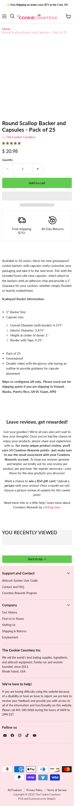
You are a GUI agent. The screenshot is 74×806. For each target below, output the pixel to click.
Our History (9, 612)
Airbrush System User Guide (20, 580)
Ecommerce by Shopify (42, 798)
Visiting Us (8, 625)
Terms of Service (57, 790)
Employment (10, 637)
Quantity (7, 159)
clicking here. (52, 507)
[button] (12, 143)
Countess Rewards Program (19, 593)
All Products (15, 790)
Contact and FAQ (13, 587)
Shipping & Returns (14, 631)
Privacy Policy (34, 790)
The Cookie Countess (21, 137)
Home (6, 29)
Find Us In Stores (13, 618)
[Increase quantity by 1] (38, 169)
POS (20, 798)
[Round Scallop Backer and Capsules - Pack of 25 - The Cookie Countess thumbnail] (8, 123)
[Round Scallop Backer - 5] (37, 123)
